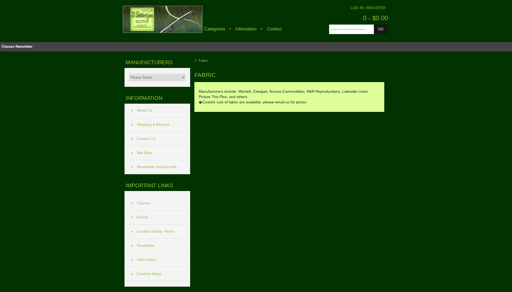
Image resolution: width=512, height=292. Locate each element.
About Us (144, 110)
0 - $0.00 (375, 18)
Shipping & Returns (153, 125)
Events (142, 217)
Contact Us (146, 139)
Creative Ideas (149, 274)
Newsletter (24, 46)
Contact (274, 28)
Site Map (144, 153)
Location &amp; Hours (155, 231)
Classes (8, 46)
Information (246, 28)
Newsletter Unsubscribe (157, 167)
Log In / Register (368, 8)
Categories (214, 28)
